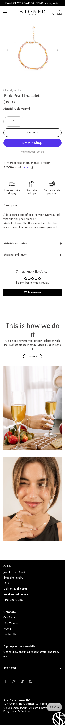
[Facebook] (5, 681)
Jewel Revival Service (15, 594)
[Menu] (5, 12)
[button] (7, 50)
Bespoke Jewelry (13, 578)
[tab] (11, 205)
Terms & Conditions (21, 711)
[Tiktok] (22, 681)
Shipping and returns (15, 255)
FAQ (6, 583)
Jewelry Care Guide (15, 572)
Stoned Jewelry (12, 90)
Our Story (9, 617)
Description (10, 205)
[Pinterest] (30, 681)
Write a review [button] (32, 292)
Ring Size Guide (13, 600)
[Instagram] (13, 681)
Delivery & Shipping (15, 589)
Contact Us (9, 634)
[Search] (51, 13)
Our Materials (11, 623)
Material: (8, 108)
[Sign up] (60, 667)
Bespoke (33, 356)
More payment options (32, 151)
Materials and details (15, 243)
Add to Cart (32, 132)
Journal (7, 629)
